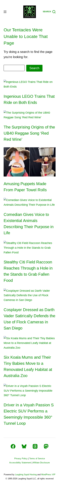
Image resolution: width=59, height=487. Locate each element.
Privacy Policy (21, 458)
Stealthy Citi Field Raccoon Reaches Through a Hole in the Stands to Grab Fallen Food (28, 271)
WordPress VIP (48, 474)
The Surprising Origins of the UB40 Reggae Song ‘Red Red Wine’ (29, 133)
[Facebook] (13, 446)
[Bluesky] (24, 446)
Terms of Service (37, 458)
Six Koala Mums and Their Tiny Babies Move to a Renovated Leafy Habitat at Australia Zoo (28, 366)
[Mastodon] (46, 446)
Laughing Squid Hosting (26, 474)
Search (34, 68)
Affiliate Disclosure (41, 462)
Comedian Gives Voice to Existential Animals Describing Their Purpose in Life (28, 223)
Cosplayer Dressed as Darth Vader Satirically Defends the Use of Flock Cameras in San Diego (29, 318)
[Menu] (5, 11)
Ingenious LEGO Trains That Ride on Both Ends (29, 99)
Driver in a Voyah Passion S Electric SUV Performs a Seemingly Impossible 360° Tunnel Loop (29, 414)
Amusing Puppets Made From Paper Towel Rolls (25, 186)
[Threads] (35, 446)
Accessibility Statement (20, 462)
